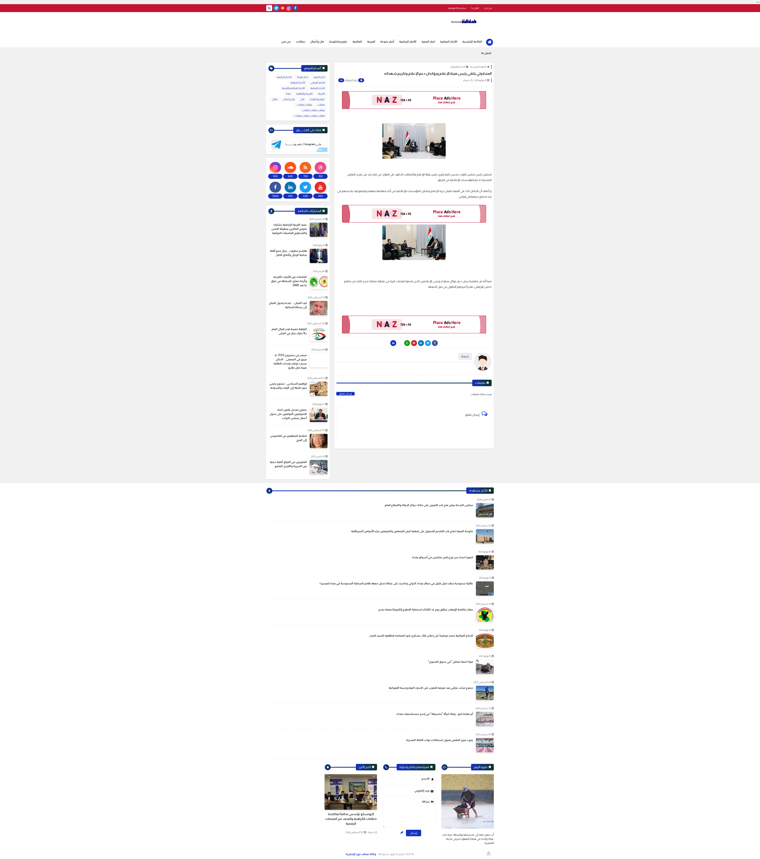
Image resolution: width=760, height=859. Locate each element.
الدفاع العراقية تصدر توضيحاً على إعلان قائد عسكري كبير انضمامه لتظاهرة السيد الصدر (421, 635)
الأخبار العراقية (448, 41)
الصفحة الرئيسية (478, 66)
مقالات (300, 41)
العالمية (357, 41)
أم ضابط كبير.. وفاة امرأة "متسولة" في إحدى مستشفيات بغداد (434, 713)
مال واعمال (289, 99)
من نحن (488, 8)
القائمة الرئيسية (472, 41)
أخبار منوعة (387, 41)
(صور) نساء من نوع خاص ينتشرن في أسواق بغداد (442, 557)
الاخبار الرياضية (284, 77)
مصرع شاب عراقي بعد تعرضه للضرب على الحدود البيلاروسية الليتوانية (431, 687)
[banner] (414, 100)
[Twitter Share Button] (428, 343)
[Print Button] (393, 343)
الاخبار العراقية (458, 66)
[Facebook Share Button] (435, 343)
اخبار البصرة (428, 41)
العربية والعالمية (304, 93)
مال (302, 99)
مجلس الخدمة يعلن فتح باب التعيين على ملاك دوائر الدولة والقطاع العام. (428, 505)
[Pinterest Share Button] (421, 343)
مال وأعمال (317, 41)
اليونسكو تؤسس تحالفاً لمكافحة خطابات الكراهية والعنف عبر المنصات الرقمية (351, 818)
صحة (288, 93)
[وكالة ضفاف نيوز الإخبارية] (464, 21)
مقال (274, 99)
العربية (371, 41)
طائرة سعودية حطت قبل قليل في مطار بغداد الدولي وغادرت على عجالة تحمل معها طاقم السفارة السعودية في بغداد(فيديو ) (396, 583)
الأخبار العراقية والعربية (293, 88)
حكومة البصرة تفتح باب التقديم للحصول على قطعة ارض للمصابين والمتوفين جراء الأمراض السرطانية (412, 531)
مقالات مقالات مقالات (313, 110)
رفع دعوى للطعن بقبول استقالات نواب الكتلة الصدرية (439, 740)
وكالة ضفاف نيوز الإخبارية (361, 854)
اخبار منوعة (302, 77)
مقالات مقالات (304, 104)
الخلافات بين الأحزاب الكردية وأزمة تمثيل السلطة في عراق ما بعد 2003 (289, 281)
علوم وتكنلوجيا (338, 41)
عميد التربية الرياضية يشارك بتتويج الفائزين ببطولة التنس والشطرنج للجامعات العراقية (289, 229)
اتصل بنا (475, 8)
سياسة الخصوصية (457, 8)
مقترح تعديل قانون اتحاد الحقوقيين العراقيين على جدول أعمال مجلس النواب (288, 414)
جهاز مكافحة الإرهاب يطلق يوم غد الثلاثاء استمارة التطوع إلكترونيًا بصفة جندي (425, 609)
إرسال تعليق (345, 393)
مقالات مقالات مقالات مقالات (309, 115)
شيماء (371, 832)
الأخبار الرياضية (407, 41)
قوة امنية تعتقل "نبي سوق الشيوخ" (450, 661)
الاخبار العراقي (318, 82)
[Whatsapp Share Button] (407, 343)
